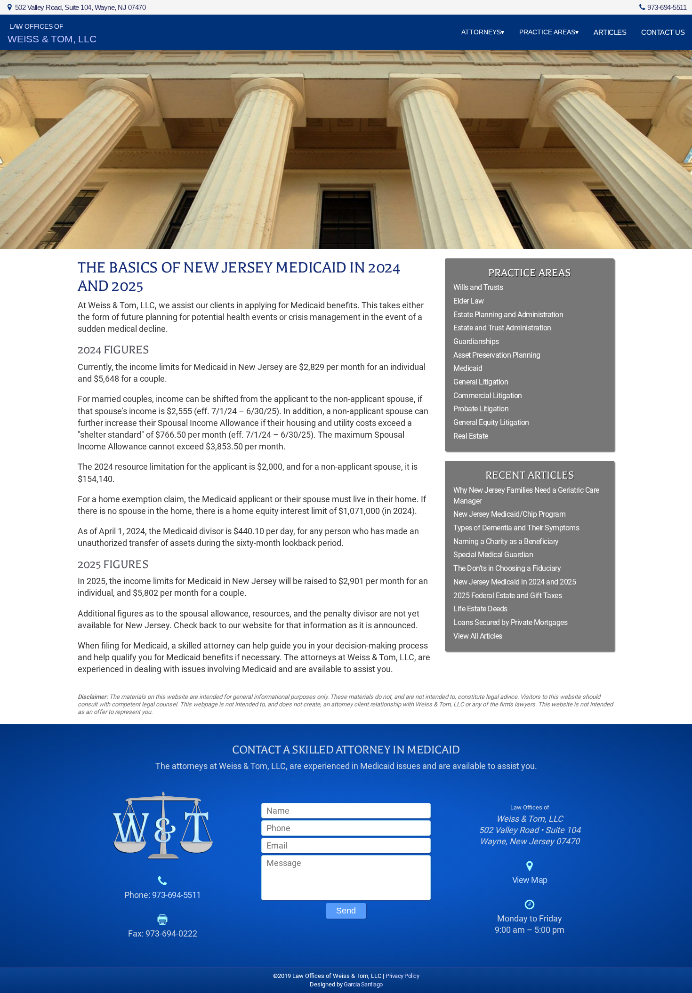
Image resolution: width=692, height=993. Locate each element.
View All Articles (477, 636)
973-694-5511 (666, 7)
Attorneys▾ (482, 32)
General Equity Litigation (491, 422)
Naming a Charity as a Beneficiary (506, 541)
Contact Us (662, 32)
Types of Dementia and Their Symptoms (516, 527)
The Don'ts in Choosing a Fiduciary (507, 568)
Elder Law (468, 300)
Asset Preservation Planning (496, 355)
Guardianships (476, 341)
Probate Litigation (480, 408)
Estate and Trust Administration (502, 327)
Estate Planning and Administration (508, 314)
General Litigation (480, 381)
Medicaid (467, 368)
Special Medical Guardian (493, 554)
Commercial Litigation (487, 395)
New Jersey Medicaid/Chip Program (509, 514)
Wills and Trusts (478, 287)
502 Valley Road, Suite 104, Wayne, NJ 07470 (80, 7)
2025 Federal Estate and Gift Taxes (507, 595)
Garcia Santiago (363, 984)
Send (346, 910)
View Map (529, 880)
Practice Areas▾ (549, 32)
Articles (610, 32)
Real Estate (470, 436)
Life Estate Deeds (480, 608)
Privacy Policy (402, 975)
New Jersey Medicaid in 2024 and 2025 (514, 581)
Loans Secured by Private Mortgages (510, 622)
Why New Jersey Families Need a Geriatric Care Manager (526, 495)
